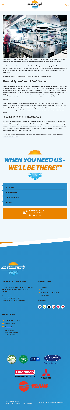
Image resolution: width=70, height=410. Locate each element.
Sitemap (29, 403)
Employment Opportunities (50, 292)
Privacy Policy (22, 403)
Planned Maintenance (22, 103)
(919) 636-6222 (9, 320)
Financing (44, 289)
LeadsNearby (61, 402)
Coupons (44, 287)
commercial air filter (24, 76)
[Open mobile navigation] (2, 5)
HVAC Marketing (44, 402)
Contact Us (8, 327)
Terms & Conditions (11, 403)
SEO (53, 402)
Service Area (45, 295)
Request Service (10, 323)
